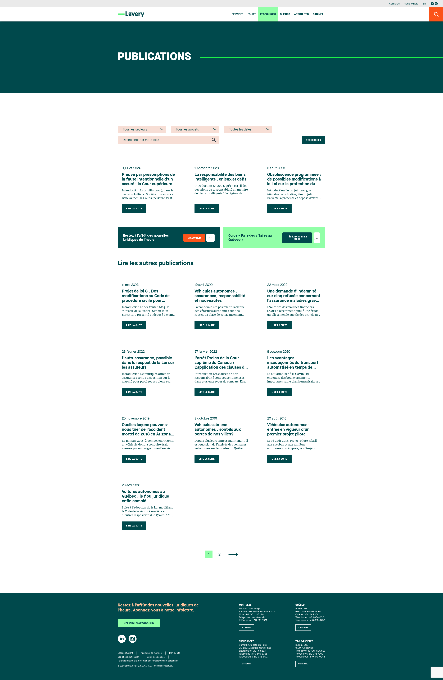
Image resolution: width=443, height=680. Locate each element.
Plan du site (174, 653)
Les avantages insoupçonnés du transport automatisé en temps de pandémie (292, 363)
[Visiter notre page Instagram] (436, 3)
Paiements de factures (151, 653)
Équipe (251, 14)
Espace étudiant (125, 653)
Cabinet (318, 14)
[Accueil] (131, 14)
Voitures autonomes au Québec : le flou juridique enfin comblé (145, 496)
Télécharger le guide (297, 238)
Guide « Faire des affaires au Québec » (250, 238)
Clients (285, 14)
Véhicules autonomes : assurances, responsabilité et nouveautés (220, 296)
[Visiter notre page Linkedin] (432, 3)
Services (237, 14)
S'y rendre (246, 627)
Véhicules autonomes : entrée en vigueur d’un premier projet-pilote (288, 429)
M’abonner (194, 238)
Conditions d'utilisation (128, 657)
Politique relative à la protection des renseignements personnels (148, 661)
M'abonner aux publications (139, 623)
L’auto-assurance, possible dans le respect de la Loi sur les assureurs (148, 363)
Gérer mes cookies (156, 657)
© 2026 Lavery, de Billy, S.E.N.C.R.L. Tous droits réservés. (145, 666)
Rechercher (313, 140)
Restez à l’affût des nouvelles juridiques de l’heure (146, 238)
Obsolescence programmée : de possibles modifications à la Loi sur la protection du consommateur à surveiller (294, 180)
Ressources (268, 14)
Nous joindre (411, 4)
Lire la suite (134, 209)
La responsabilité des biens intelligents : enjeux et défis (220, 177)
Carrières (394, 4)
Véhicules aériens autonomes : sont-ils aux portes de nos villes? (218, 429)
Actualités (301, 14)
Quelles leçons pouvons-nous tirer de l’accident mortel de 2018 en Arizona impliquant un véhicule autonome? (146, 430)
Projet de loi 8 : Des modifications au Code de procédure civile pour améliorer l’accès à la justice (148, 296)
